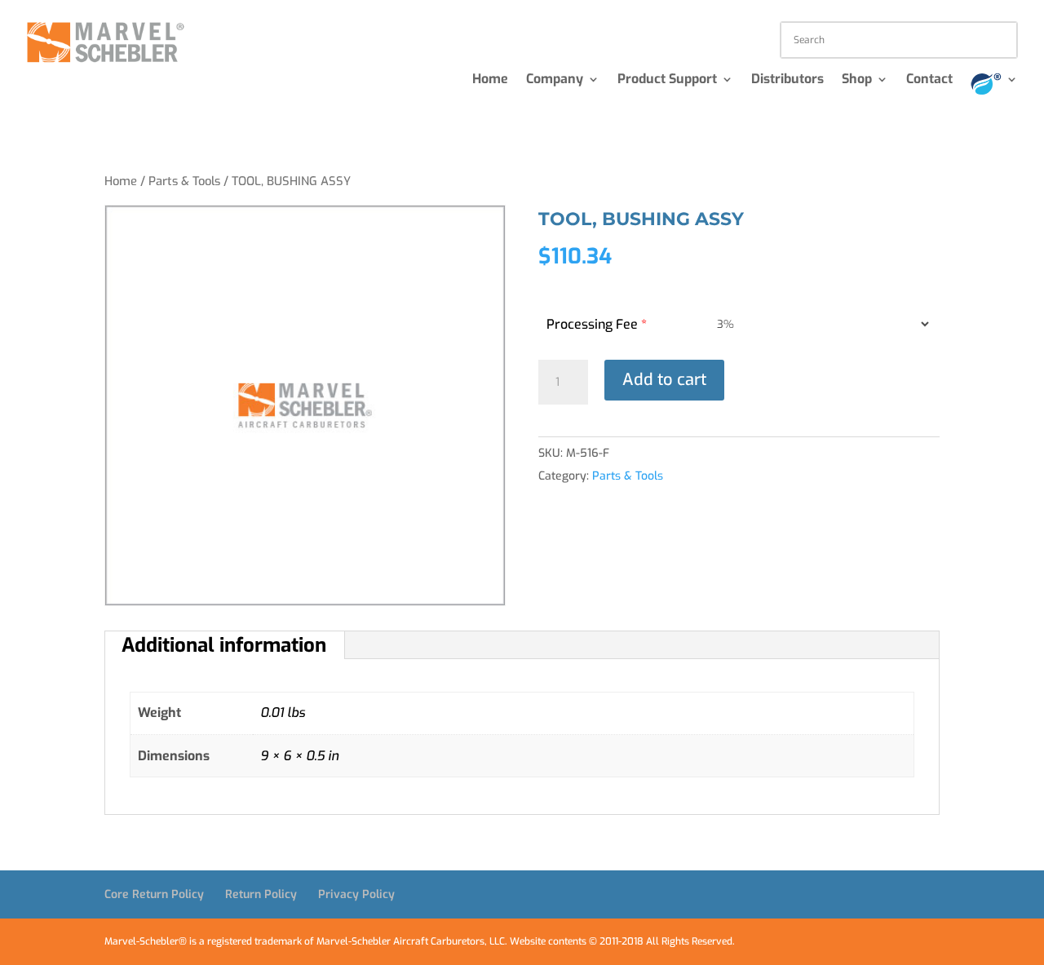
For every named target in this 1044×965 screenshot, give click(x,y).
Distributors (787, 80)
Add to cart (664, 380)
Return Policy (261, 894)
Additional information (224, 645)
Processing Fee (596, 324)
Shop (857, 80)
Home (490, 80)
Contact (929, 80)
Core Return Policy (154, 894)
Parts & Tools (184, 181)
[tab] (224, 645)
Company (554, 80)
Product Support (667, 80)
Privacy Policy (356, 894)
